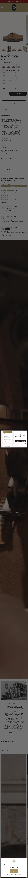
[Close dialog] (26, 431)
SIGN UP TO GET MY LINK (21, 441)
